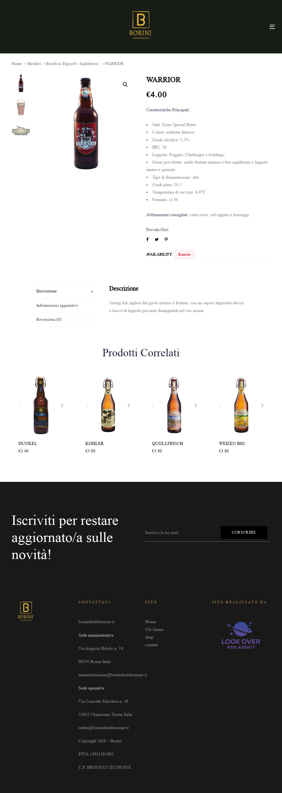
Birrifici (34, 63)
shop (149, 637)
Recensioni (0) (48, 319)
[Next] (62, 405)
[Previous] (19, 405)
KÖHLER (94, 443)
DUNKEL (27, 443)
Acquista (30, 451)
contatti (151, 644)
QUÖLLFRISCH (167, 443)
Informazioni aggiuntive (57, 305)
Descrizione (46, 291)
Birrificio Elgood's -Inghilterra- (72, 63)
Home (17, 63)
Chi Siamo (154, 629)
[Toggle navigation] (272, 27)
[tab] (64, 291)
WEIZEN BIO (232, 443)
